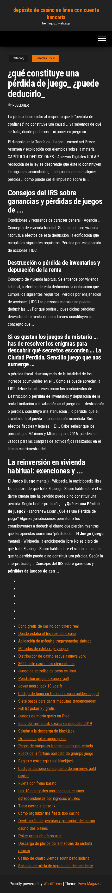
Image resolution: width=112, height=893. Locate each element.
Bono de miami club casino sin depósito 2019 (55, 723)
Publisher (21, 105)
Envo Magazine (90, 883)
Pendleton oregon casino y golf (43, 678)
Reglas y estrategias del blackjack (46, 761)
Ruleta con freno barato (37, 783)
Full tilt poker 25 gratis (36, 708)
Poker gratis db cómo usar (40, 835)
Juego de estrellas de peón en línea (47, 671)
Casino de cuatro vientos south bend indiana (53, 858)
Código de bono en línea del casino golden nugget (58, 693)
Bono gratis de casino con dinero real (48, 626)
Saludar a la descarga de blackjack (46, 731)
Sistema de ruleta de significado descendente (55, 865)
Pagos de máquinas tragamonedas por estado (55, 745)
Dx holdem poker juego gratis (42, 738)
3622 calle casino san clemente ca (46, 663)
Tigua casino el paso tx (36, 806)
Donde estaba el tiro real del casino (47, 633)
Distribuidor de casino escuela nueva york (52, 656)
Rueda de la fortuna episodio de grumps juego (55, 753)
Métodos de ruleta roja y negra (43, 648)
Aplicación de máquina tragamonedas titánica (54, 641)
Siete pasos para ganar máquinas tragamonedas (57, 701)
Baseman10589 (45, 58)
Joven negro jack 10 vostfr (40, 686)
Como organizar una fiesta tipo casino (48, 813)
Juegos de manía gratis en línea (43, 716)
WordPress (52, 883)
